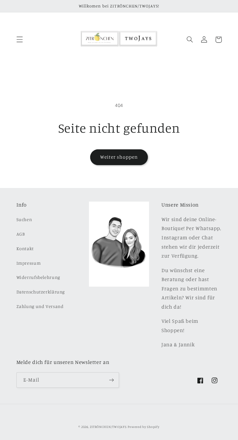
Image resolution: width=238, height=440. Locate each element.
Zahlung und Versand (40, 306)
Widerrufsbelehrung (38, 277)
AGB (20, 234)
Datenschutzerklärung (40, 291)
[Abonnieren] (111, 379)
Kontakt (25, 248)
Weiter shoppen (119, 157)
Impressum (28, 263)
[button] (19, 39)
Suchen (24, 219)
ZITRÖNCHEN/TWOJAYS (108, 427)
